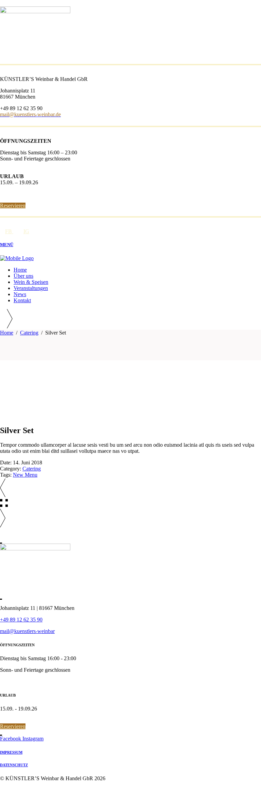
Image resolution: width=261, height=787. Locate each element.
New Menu (25, 475)
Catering (29, 333)
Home (6, 333)
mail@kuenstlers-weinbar (27, 631)
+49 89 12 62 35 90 (21, 619)
